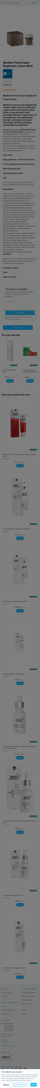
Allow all (33, 1084)
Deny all (6, 1085)
